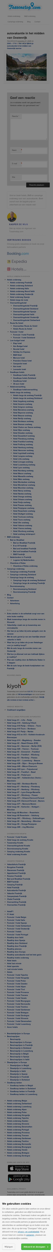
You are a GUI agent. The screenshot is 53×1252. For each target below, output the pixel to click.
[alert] (26, 626)
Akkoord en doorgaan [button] (34, 1246)
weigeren (30, 1234)
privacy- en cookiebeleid (28, 1231)
